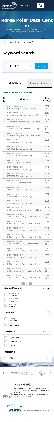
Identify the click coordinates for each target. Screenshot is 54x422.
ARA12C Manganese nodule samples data (24, 107)
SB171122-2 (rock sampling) (18, 161)
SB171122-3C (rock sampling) (19, 182)
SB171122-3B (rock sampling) (19, 175)
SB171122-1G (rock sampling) (19, 148)
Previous (23, 283)
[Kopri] (22, 373)
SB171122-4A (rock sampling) (19, 189)
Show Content (49, 288)
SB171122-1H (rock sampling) (19, 155)
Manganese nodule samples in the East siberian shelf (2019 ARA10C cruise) (24, 114)
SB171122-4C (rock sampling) (19, 202)
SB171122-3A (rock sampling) (19, 168)
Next (30, 283)
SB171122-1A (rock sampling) (19, 141)
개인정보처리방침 (22, 384)
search (40, 5)
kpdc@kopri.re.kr (41, 389)
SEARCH (24, 6)
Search (38, 67)
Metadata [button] (14, 42)
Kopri (22, 373)
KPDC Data (15, 83)
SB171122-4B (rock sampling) (19, 195)
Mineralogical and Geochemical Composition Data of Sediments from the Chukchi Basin (24, 128)
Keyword (11, 66)
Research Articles (39, 83)
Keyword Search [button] (31, 42)
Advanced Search (45, 67)
